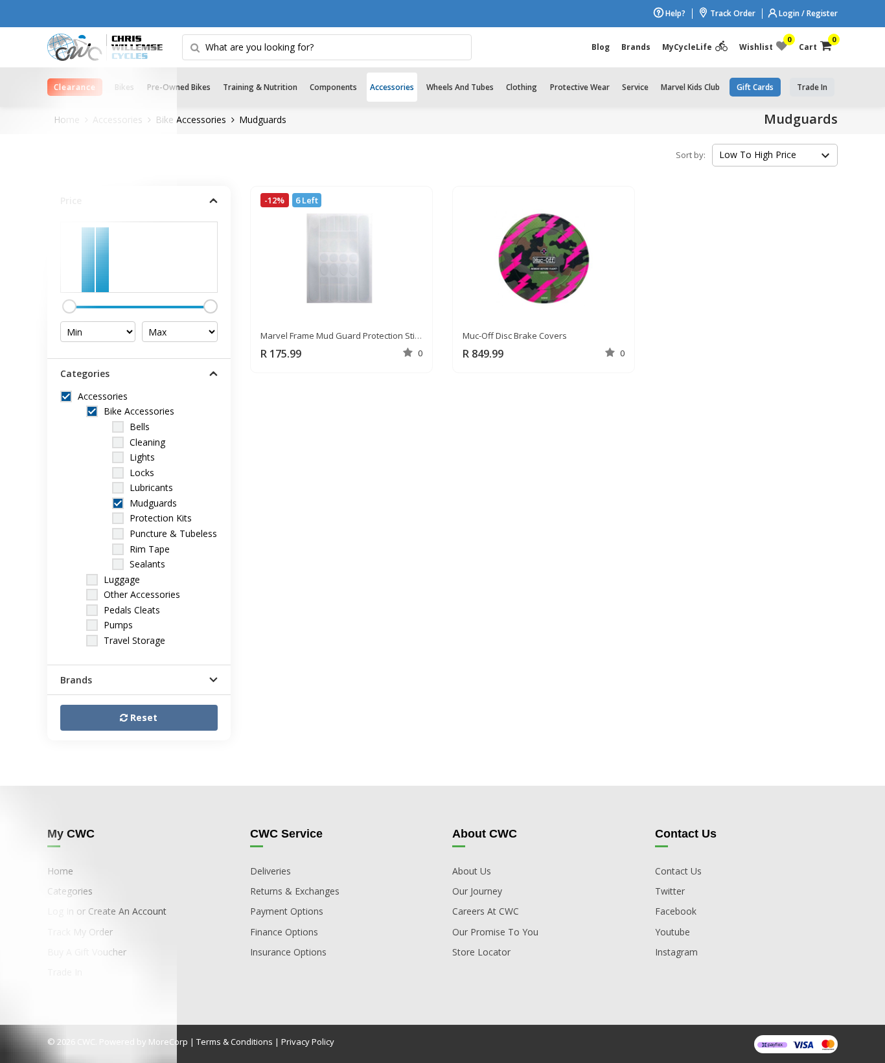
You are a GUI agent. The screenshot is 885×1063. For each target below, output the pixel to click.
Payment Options (286, 911)
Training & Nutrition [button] (260, 87)
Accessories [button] (392, 87)
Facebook (675, 911)
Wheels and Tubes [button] (460, 87)
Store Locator (481, 952)
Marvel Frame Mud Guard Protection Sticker (345, 335)
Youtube (672, 932)
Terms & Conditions (234, 1041)
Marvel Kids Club (690, 87)
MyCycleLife (687, 46)
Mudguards (262, 119)
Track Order (731, 13)
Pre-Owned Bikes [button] (179, 87)
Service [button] (635, 87)
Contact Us (678, 871)
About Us (471, 871)
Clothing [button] (521, 87)
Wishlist (763, 44)
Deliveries (270, 871)
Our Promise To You (495, 932)
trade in (812, 87)
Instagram (676, 952)
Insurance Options (288, 952)
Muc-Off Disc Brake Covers (515, 335)
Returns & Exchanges (294, 891)
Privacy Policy (307, 1041)
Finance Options (284, 932)
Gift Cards (755, 87)
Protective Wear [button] (580, 87)
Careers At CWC (485, 911)
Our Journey (477, 891)
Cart (815, 44)
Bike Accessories (190, 119)
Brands (635, 46)
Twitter (670, 891)
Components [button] (333, 87)
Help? (674, 13)
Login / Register (807, 13)
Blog (601, 46)
